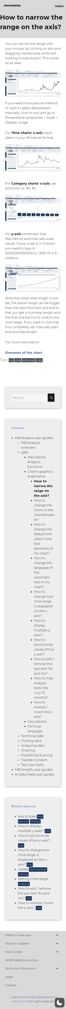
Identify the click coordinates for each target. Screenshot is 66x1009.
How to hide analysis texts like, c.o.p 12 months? (43, 687)
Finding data (31, 741)
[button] (59, 1002)
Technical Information (20, 968)
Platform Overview (18, 935)
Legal (9, 976)
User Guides (13, 951)
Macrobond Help (23, 997)
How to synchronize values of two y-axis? (34, 840)
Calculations (37, 721)
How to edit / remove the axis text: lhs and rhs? (34, 893)
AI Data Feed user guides (34, 774)
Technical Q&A (32, 736)
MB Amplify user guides (34, 770)
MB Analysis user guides (34, 438)
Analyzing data (32, 745)
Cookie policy (45, 997)
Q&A (24, 452)
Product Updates (17, 943)
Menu (59, 6)
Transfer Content (34, 760)
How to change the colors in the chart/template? (44, 510)
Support (10, 985)
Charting (28, 750)
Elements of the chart (23, 353)
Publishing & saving (37, 755)
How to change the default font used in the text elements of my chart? (43, 539)
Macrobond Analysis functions (36, 462)
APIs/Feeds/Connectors (21, 960)
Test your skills (32, 765)
